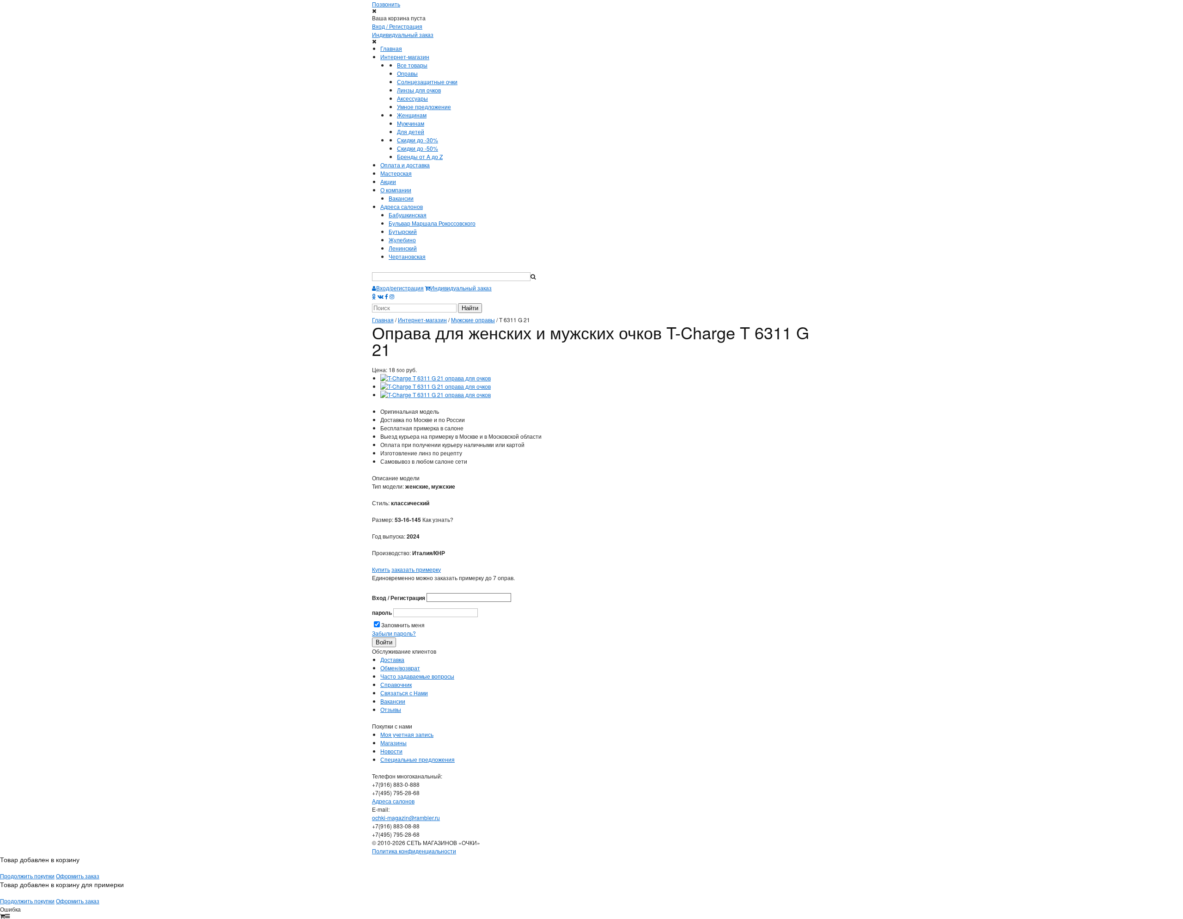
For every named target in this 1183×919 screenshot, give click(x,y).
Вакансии (401, 198)
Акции (388, 181)
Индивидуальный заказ (402, 34)
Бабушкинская (408, 215)
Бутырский (403, 231)
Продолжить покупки (27, 876)
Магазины (393, 743)
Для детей (410, 131)
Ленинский (403, 248)
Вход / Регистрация (397, 26)
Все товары (412, 65)
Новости (391, 751)
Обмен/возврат (400, 668)
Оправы (407, 73)
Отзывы (390, 709)
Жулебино (402, 240)
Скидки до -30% (417, 140)
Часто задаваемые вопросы (417, 676)
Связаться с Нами (404, 693)
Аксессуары (412, 98)
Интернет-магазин (404, 57)
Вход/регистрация (400, 288)
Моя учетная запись (406, 734)
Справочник (396, 684)
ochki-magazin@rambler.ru (406, 817)
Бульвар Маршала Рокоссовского (432, 223)
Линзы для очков (419, 90)
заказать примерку (416, 569)
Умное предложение (424, 106)
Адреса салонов (401, 206)
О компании (395, 190)
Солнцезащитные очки (427, 82)
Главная (391, 48)
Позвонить (386, 4)
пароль (382, 612)
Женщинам (412, 115)
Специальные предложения (417, 759)
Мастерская (396, 173)
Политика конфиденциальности (414, 851)
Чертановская (407, 256)
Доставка (392, 659)
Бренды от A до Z (420, 156)
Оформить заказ (77, 876)
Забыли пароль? (394, 633)
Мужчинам (410, 123)
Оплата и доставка (405, 165)
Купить (381, 569)
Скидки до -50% (417, 148)
